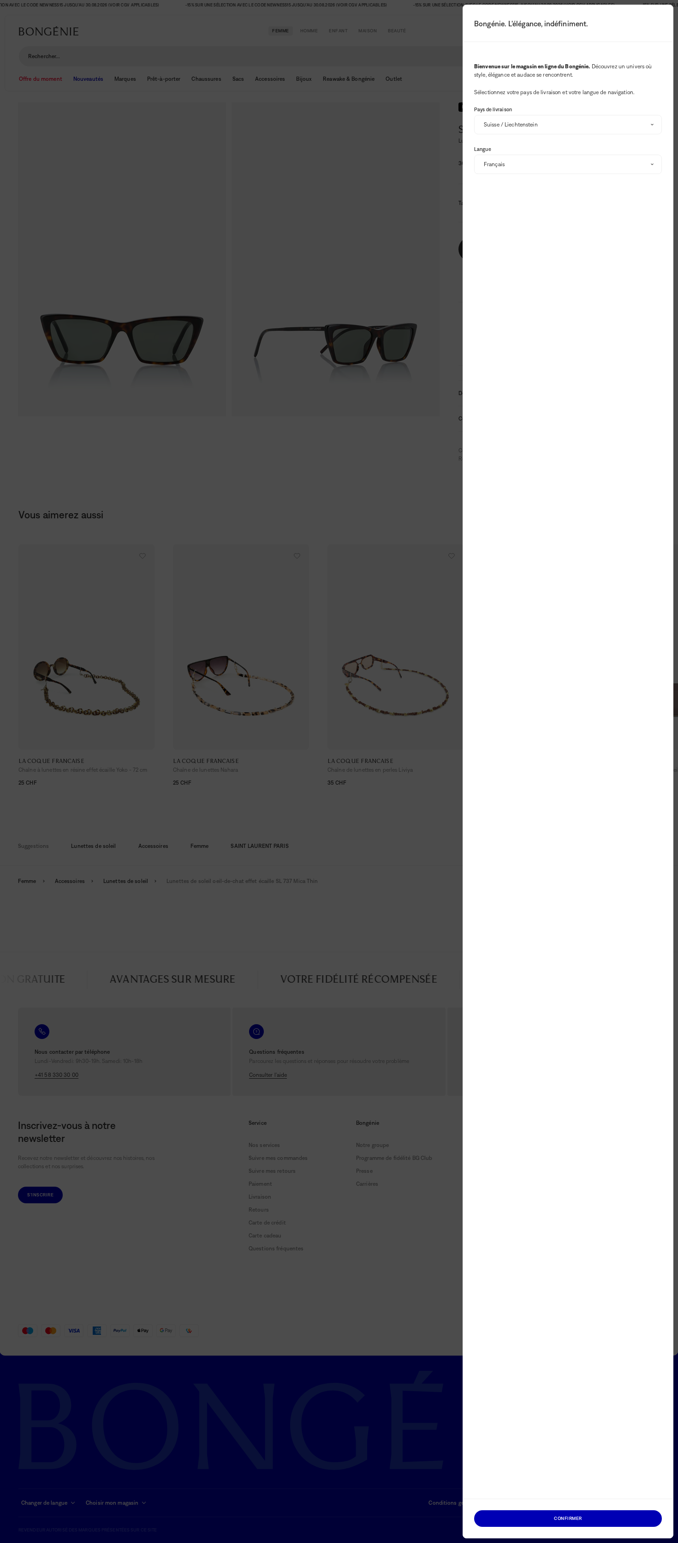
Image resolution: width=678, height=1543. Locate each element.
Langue (482, 149)
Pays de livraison (493, 109)
